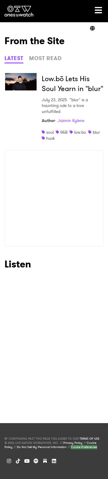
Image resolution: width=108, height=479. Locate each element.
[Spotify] (36, 460)
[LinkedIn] (54, 460)
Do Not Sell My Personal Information (42, 447)
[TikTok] (18, 460)
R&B (64, 132)
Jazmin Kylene (71, 120)
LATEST (13, 58)
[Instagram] (9, 460)
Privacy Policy (72, 443)
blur (96, 132)
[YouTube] (27, 460)
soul (50, 132)
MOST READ (45, 58)
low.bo (80, 132)
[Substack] (45, 460)
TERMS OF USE (89, 439)
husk (50, 138)
